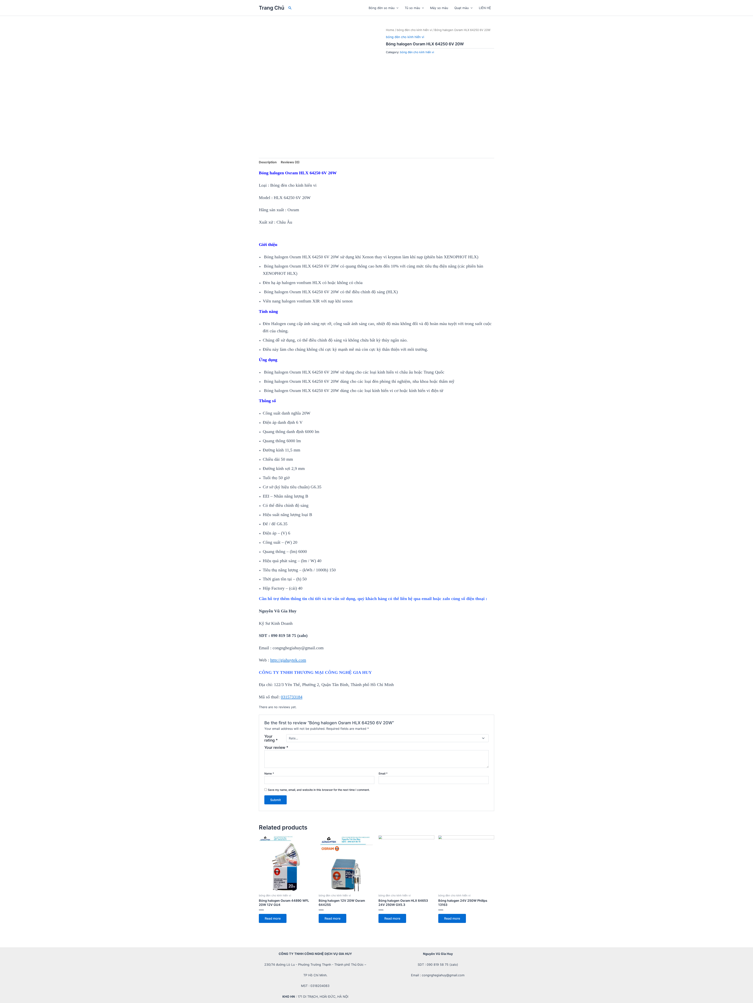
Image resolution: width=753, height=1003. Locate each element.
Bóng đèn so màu (382, 8)
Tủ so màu (412, 8)
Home (390, 30)
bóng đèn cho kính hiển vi (414, 30)
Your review (276, 747)
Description (268, 162)
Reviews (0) (290, 162)
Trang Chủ (271, 8)
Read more (273, 918)
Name (269, 773)
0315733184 (291, 696)
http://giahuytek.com (288, 660)
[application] (396, 8)
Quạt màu (461, 8)
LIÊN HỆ (485, 8)
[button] (290, 7)
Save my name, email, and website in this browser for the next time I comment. (319, 789)
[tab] (268, 162)
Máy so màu (439, 8)
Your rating (271, 738)
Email (383, 773)
